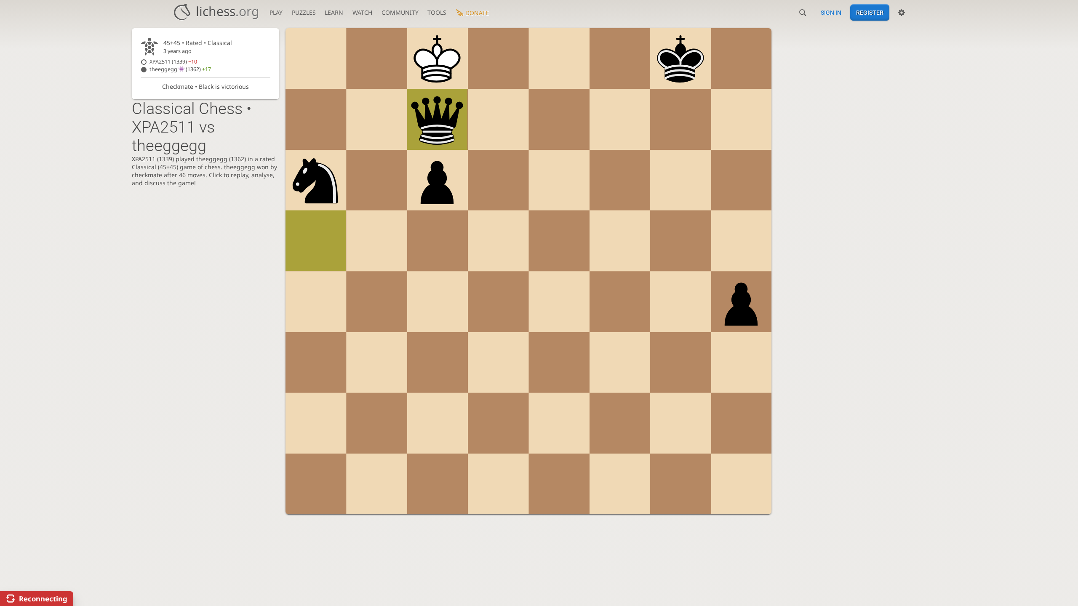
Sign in (831, 12)
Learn (334, 12)
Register (869, 12)
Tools (436, 12)
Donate (477, 13)
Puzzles (304, 12)
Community (400, 12)
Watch (362, 12)
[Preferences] (901, 12)
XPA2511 (173, 61)
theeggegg (180, 69)
